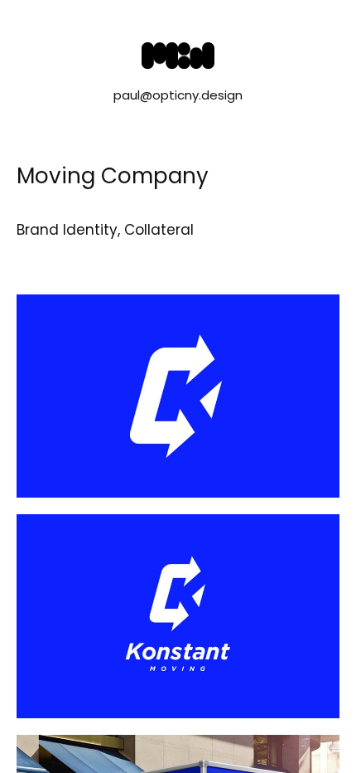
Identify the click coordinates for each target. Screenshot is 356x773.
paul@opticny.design (178, 95)
